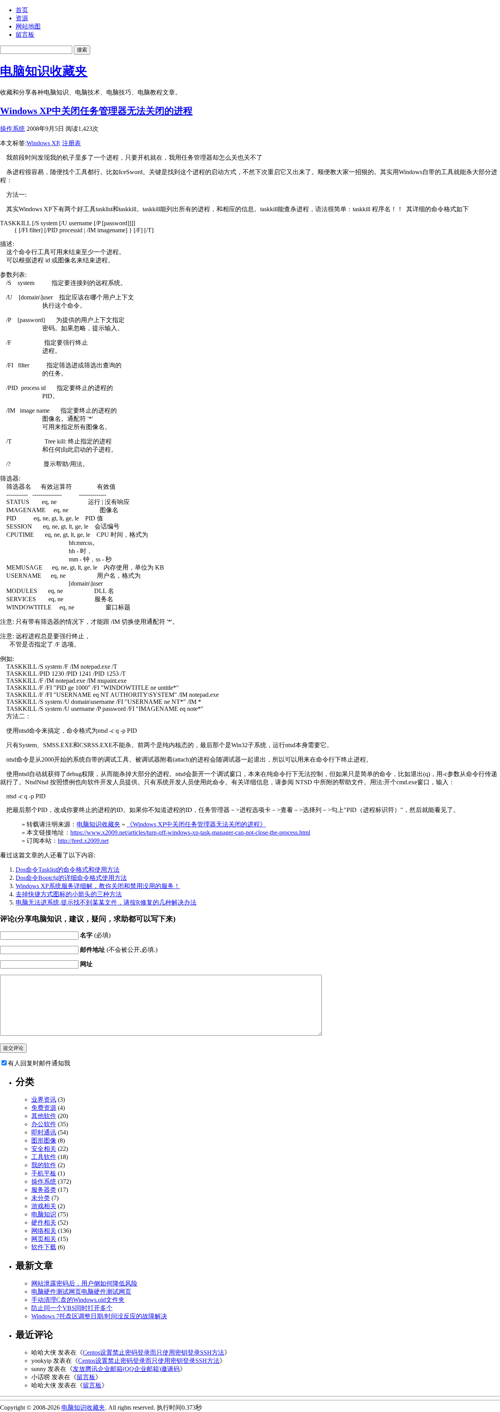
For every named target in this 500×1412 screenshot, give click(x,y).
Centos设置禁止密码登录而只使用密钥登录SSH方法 (153, 1352)
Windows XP (43, 143)
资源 (22, 18)
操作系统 (12, 128)
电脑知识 (43, 1214)
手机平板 (43, 1173)
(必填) (95, 935)
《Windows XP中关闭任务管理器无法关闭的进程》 (196, 824)
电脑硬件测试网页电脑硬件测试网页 (81, 1291)
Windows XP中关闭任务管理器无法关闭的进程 (96, 111)
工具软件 (43, 1157)
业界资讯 (43, 1099)
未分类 (40, 1198)
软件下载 (43, 1247)
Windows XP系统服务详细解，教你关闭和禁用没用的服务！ (98, 886)
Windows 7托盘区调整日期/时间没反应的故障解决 (99, 1316)
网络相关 (43, 1230)
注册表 (71, 143)
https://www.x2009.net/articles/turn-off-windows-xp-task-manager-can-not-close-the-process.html (190, 832)
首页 (22, 10)
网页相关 (43, 1239)
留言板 (25, 34)
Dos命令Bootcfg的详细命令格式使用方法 (71, 877)
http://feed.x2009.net (83, 840)
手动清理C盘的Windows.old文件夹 (78, 1299)
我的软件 (43, 1165)
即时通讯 (43, 1132)
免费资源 (43, 1107)
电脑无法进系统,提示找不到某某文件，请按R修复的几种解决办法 (106, 902)
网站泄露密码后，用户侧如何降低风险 (84, 1283)
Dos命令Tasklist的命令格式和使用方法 (68, 869)
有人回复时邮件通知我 (39, 1063)
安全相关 (43, 1148)
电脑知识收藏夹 (44, 71)
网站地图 (28, 26)
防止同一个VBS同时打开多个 (71, 1308)
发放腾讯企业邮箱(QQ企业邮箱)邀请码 (126, 1369)
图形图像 (43, 1140)
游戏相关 (43, 1206)
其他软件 (43, 1116)
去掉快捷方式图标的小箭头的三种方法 (69, 894)
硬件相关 (43, 1222)
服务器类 (43, 1189)
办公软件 (43, 1124)
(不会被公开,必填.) (118, 949)
